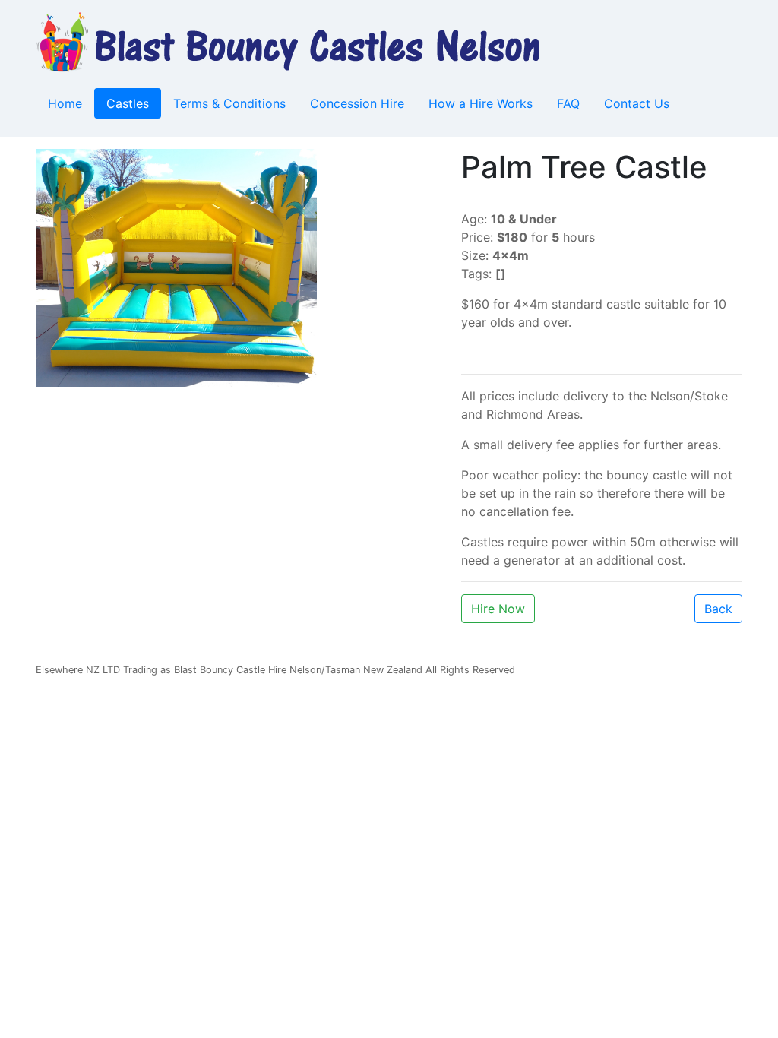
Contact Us (636, 103)
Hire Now (498, 608)
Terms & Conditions (229, 103)
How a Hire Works (481, 103)
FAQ (568, 103)
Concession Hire (357, 103)
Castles (127, 103)
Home (65, 103)
